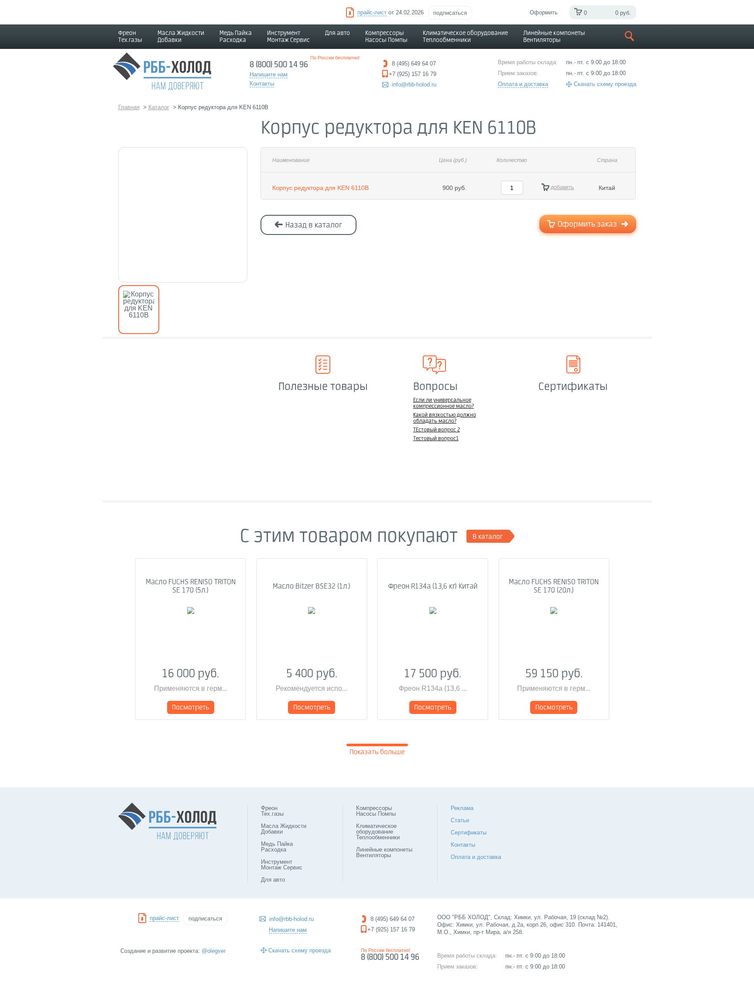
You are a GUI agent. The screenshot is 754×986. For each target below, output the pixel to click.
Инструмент (288, 37)
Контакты (463, 844)
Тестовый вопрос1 (436, 439)
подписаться (450, 13)
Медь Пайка (235, 37)
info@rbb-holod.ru (414, 84)
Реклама (462, 808)
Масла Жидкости (181, 37)
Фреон (130, 37)
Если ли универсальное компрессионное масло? (443, 403)
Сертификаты (469, 832)
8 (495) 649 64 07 (392, 919)
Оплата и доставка (523, 84)
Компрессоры (386, 37)
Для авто (337, 33)
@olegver (214, 951)
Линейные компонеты (554, 37)
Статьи (460, 820)
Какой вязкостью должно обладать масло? (444, 418)
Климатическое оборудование (465, 37)
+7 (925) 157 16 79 (391, 929)
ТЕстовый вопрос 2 (436, 430)
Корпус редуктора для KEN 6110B (320, 187)
